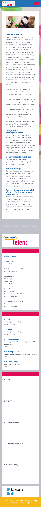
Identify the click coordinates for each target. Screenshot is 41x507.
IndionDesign (25, 503)
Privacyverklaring (31, 500)
